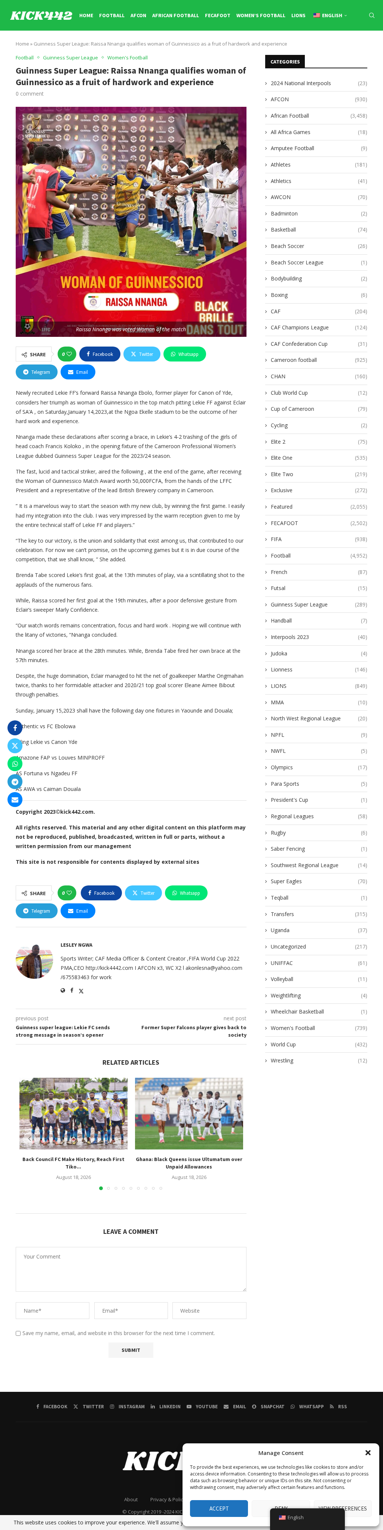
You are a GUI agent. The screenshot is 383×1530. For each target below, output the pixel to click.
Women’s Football (260, 15)
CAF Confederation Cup (319, 343)
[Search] (372, 15)
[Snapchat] (357, 47)
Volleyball (319, 979)
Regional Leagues (319, 816)
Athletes (319, 164)
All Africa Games (319, 132)
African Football (175, 15)
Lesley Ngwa (76, 944)
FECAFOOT (217, 15)
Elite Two (319, 474)
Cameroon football (319, 359)
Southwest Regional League (319, 865)
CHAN (319, 376)
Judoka (319, 653)
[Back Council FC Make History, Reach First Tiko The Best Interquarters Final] (73, 1113)
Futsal (319, 588)
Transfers (319, 914)
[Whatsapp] (365, 47)
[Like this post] (69, 354)
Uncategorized (319, 946)
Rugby (319, 832)
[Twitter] (314, 47)
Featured (319, 506)
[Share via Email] (14, 799)
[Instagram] (323, 47)
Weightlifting (319, 995)
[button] (368, 1452)
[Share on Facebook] (14, 727)
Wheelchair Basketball (319, 1011)
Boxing (319, 294)
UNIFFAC (319, 962)
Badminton (319, 213)
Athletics (319, 180)
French (319, 571)
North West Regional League (319, 718)
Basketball (319, 229)
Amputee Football (319, 148)
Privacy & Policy (168, 1499)
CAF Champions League (319, 327)
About (131, 1499)
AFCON (138, 15)
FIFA (319, 539)
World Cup (319, 1044)
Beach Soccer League (319, 262)
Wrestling (319, 1060)
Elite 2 (319, 441)
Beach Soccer (319, 245)
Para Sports (319, 783)
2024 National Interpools (319, 83)
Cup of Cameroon (319, 408)
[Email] (348, 47)
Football (112, 15)
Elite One (319, 457)
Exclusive (319, 490)
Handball (319, 620)
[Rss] (373, 47)
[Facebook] (306, 47)
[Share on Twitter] (14, 745)
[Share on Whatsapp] (14, 763)
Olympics (319, 767)
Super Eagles (319, 881)
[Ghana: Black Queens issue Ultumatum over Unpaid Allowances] (189, 1113)
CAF (319, 311)
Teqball (319, 897)
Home (86, 15)
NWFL (319, 750)
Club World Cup (319, 392)
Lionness (319, 669)
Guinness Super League (319, 604)
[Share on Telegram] (14, 781)
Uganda (319, 930)
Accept (219, 1508)
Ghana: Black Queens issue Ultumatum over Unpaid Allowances (188, 1163)
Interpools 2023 (319, 636)
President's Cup (319, 799)
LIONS (298, 15)
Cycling (319, 425)
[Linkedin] (331, 47)
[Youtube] (339, 47)
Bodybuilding (319, 278)
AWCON (319, 197)
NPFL (319, 734)
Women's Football (319, 1027)
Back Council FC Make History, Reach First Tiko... (73, 1163)
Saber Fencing (319, 848)
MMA (319, 702)
